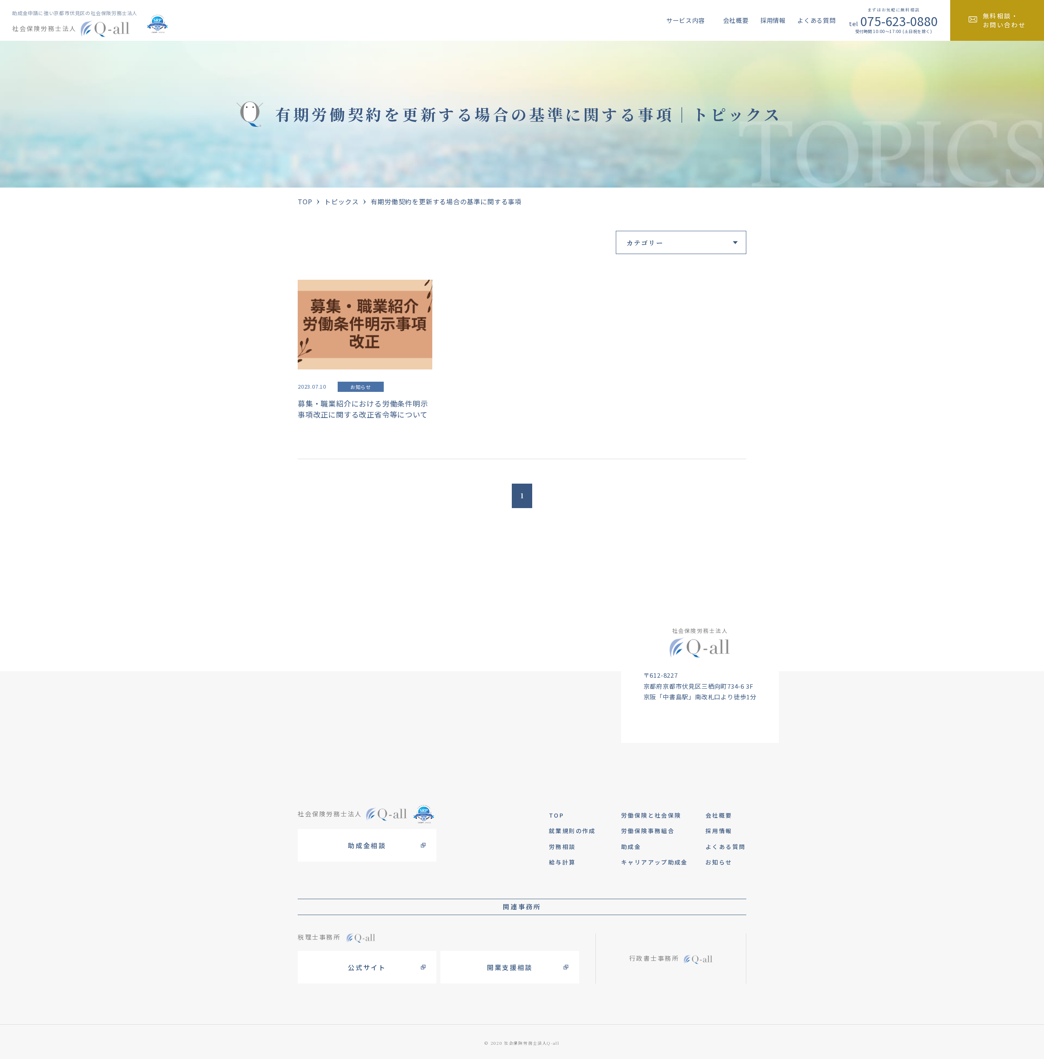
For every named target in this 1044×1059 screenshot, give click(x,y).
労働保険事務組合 (648, 831)
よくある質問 (816, 20)
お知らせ (719, 862)
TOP (305, 201)
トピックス (341, 201)
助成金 (631, 846)
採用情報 (773, 20)
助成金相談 (367, 845)
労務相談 (562, 846)
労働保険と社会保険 (651, 815)
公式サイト (367, 967)
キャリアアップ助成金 (654, 862)
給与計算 (562, 862)
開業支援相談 (510, 967)
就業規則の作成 (572, 831)
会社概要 (736, 20)
